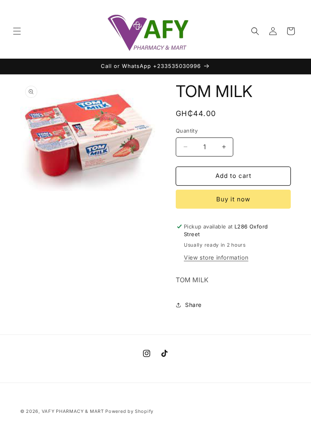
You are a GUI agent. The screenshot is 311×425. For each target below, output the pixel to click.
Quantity (187, 130)
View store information (216, 257)
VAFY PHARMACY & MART (73, 411)
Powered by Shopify (129, 411)
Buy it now (233, 199)
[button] (17, 31)
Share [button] (193, 304)
